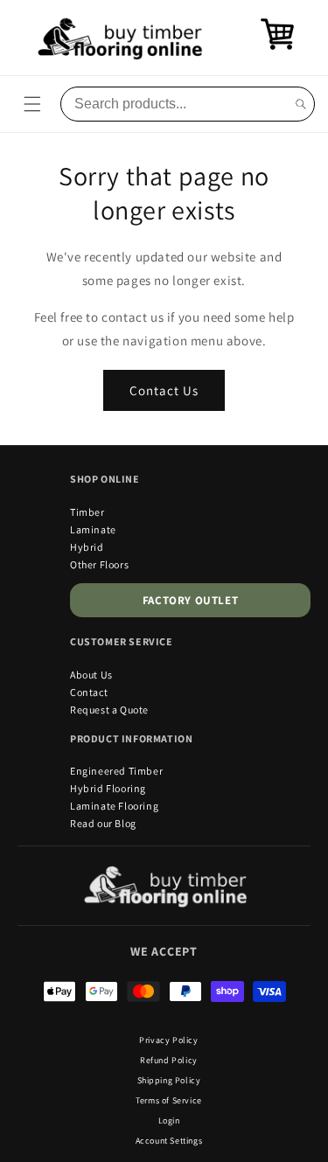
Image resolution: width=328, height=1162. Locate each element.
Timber (87, 511)
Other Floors (99, 564)
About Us (91, 674)
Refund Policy (169, 1060)
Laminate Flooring (114, 805)
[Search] (301, 104)
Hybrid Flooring (108, 788)
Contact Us (164, 390)
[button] (32, 104)
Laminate (93, 529)
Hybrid (87, 546)
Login (169, 1120)
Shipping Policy (169, 1080)
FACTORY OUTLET (190, 600)
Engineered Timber (116, 770)
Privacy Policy (168, 1040)
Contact (89, 692)
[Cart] (277, 46)
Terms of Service (169, 1100)
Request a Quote (109, 709)
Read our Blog (103, 823)
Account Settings (169, 1140)
